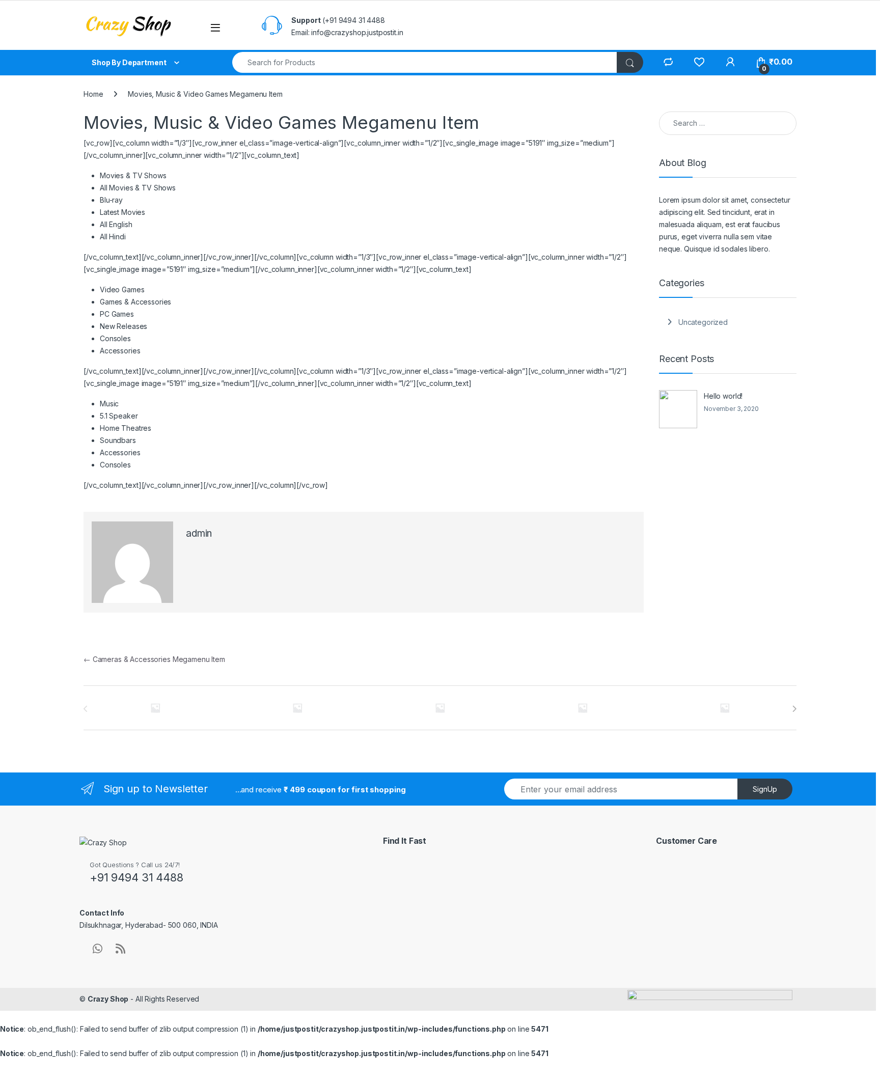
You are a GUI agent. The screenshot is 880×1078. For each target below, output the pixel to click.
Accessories (120, 350)
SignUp (765, 789)
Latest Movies (122, 212)
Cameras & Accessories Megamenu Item (154, 659)
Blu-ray (111, 200)
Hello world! (723, 396)
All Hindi (113, 236)
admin (199, 533)
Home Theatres (125, 428)
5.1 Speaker (119, 415)
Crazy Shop (108, 998)
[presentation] (794, 708)
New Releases (123, 326)
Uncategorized (703, 322)
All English (116, 224)
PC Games (117, 314)
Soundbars (118, 440)
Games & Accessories (135, 301)
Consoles (115, 338)
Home (93, 94)
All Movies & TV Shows (138, 187)
